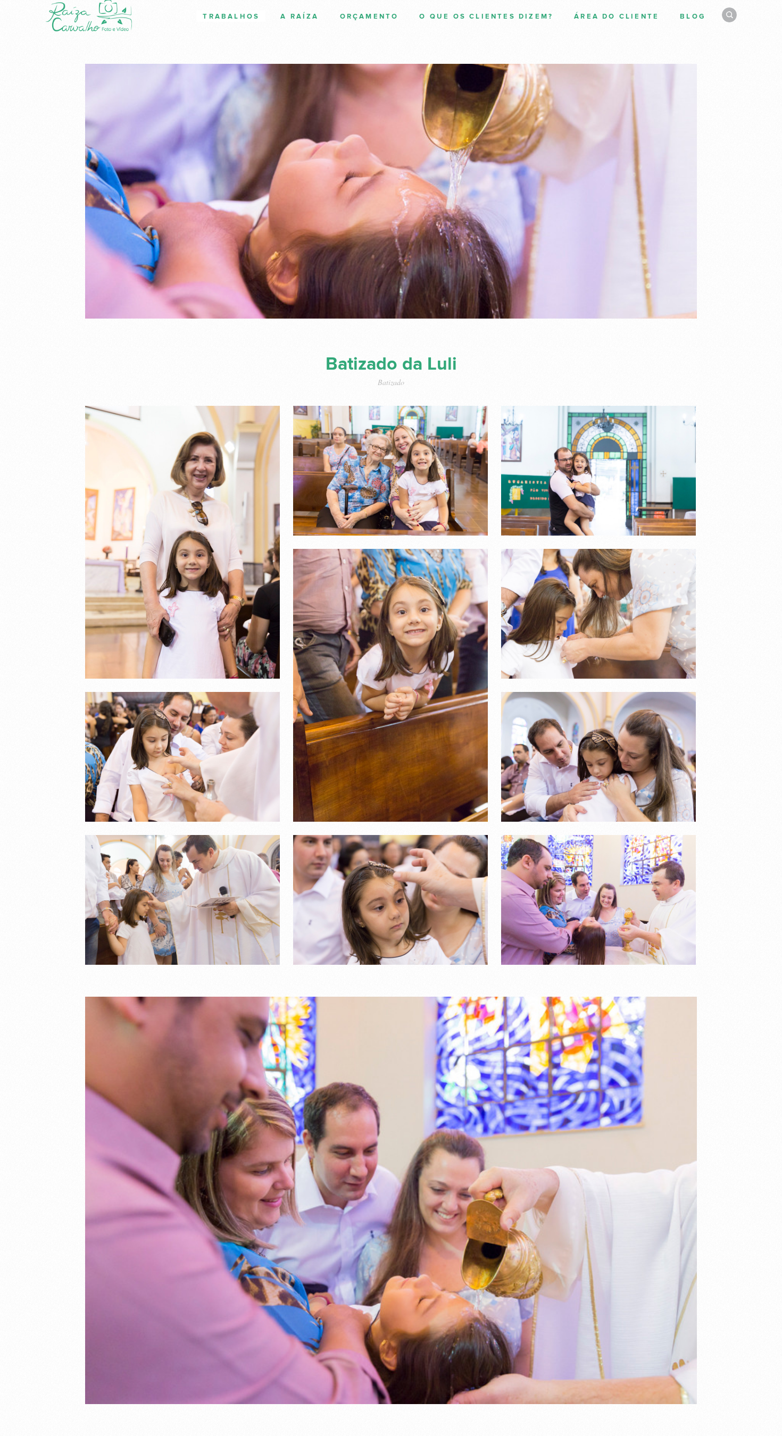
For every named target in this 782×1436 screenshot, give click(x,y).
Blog (692, 16)
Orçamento (369, 16)
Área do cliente (616, 16)
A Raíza (299, 16)
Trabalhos (231, 16)
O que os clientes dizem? (486, 16)
